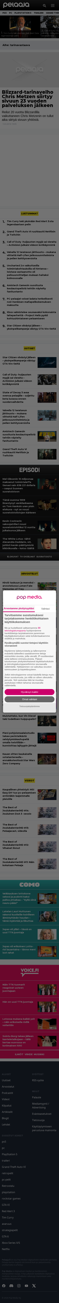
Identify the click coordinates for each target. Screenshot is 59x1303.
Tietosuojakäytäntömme (29, 706)
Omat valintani (29, 699)
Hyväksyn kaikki (29, 692)
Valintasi (45, 608)
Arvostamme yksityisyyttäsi (19, 608)
